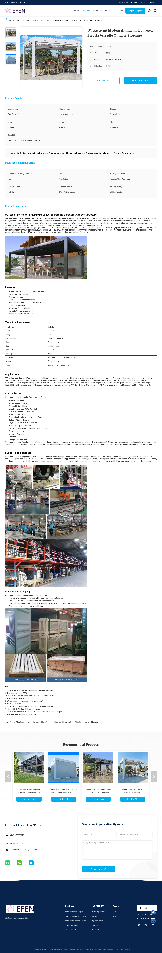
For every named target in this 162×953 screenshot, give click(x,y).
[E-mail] (34, 865)
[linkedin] (153, 920)
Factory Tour (97, 916)
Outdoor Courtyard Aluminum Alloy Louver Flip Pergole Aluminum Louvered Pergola (133, 792)
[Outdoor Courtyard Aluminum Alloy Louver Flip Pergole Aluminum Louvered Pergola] (133, 767)
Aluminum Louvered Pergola (33, 20)
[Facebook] (153, 911)
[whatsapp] (11, 865)
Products (86, 10)
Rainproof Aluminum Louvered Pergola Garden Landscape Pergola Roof (98, 792)
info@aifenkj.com (17, 843)
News (114, 916)
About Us (96, 10)
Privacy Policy (35, 949)
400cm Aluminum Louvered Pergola (24, 722)
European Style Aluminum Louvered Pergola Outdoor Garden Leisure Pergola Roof (29, 792)
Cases (114, 912)
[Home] (15, 10)
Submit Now (97, 869)
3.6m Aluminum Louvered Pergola (84, 722)
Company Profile (98, 912)
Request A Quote (135, 10)
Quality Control (98, 921)
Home (76, 10)
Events (119, 10)
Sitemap (95, 925)
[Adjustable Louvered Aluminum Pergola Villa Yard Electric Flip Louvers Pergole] (63, 767)
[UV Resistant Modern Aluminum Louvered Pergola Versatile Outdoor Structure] (51, 58)
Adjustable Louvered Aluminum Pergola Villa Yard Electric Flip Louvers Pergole (64, 792)
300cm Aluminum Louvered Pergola (54, 722)
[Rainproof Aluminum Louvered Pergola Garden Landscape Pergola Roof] (98, 767)
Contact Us (109, 10)
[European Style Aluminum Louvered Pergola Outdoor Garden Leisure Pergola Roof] (29, 767)
